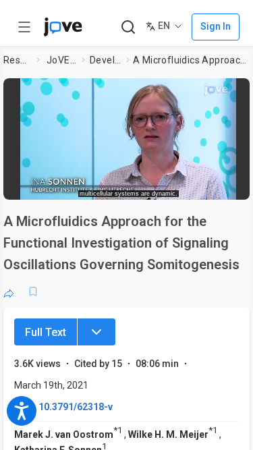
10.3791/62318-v (75, 406)
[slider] (78, 185)
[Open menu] (24, 27)
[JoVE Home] (62, 27)
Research (17, 60)
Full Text (45, 332)
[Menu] (96, 331)
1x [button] (204, 185)
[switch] (145, 185)
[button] (241, 91)
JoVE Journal (61, 60)
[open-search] (128, 27)
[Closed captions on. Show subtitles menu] (230, 185)
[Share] (8, 291)
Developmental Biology (105, 60)
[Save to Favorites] (33, 291)
